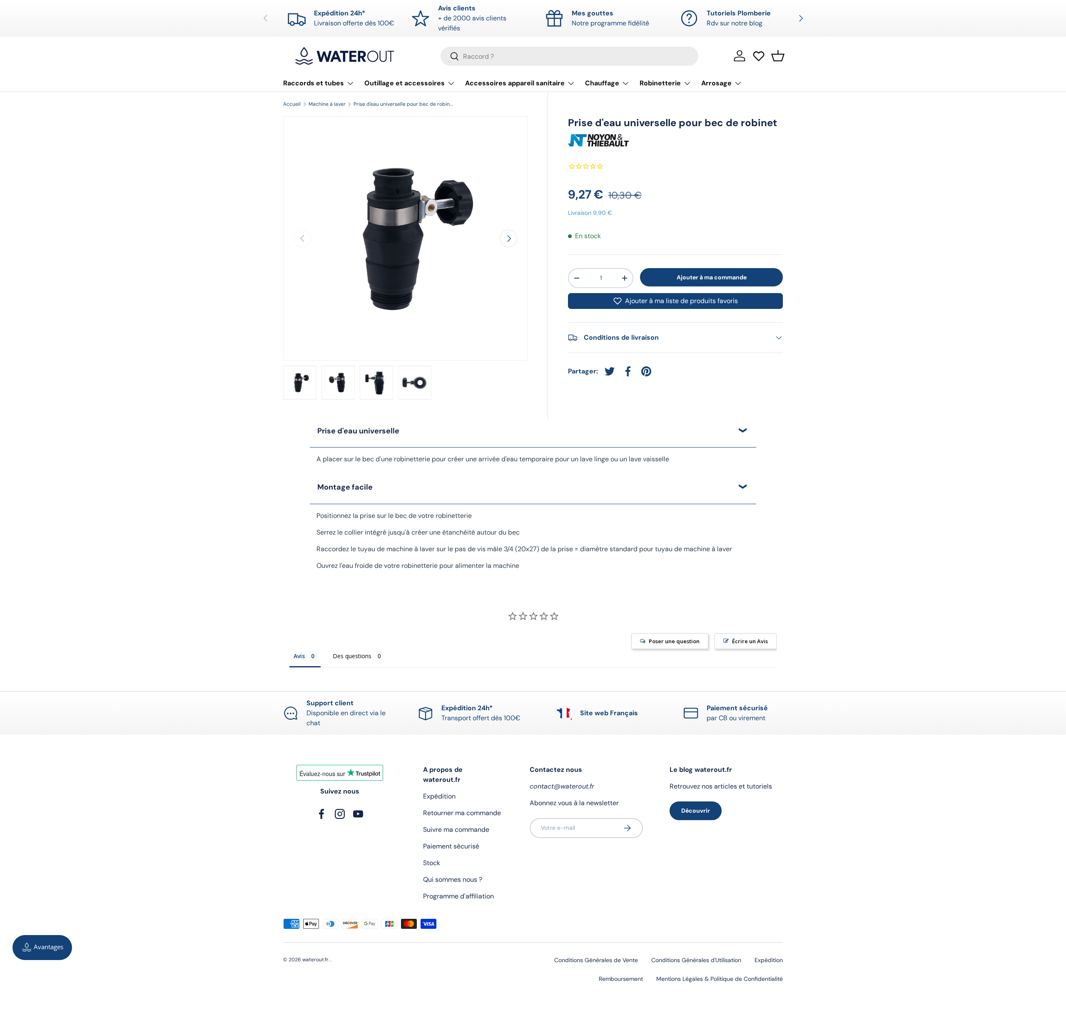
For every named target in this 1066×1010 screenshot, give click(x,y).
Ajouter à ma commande (712, 277)
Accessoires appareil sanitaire (515, 83)
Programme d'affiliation (458, 896)
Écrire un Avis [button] (750, 641)
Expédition (439, 796)
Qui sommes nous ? (452, 879)
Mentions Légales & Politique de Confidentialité (719, 979)
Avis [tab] (299, 656)
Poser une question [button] (674, 641)
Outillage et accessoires (404, 83)
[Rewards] (42, 947)
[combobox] (569, 56)
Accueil (292, 104)
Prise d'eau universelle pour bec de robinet (403, 104)
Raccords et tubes (313, 83)
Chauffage (602, 83)
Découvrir (695, 810)
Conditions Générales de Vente (596, 960)
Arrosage (716, 83)
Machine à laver (327, 104)
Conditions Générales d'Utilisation (696, 960)
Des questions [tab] (352, 656)
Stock (431, 862)
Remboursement (621, 979)
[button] (778, 56)
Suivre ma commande (456, 829)
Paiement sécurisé (451, 846)
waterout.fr (315, 959)
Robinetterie (660, 83)
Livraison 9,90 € (590, 212)
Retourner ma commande (462, 812)
